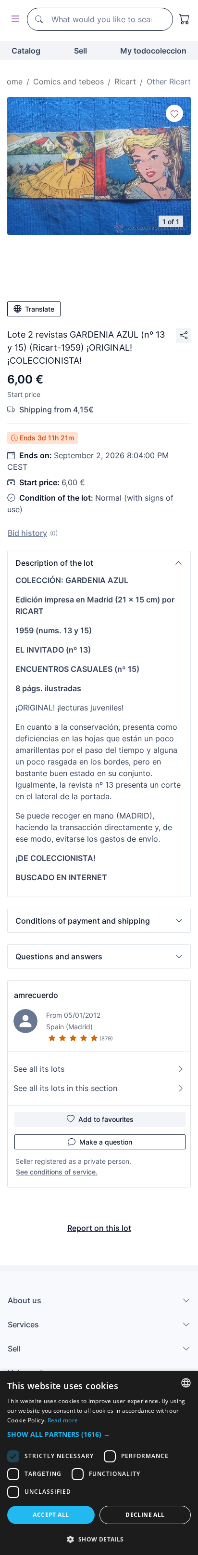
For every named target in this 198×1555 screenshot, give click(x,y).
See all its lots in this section (65, 1088)
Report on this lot (99, 1228)
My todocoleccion (153, 50)
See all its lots (38, 1069)
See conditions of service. (57, 1172)
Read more (63, 1420)
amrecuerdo (36, 995)
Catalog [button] (26, 50)
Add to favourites (106, 1119)
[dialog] (99, 1463)
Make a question (105, 1142)
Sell (80, 50)
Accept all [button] (51, 1515)
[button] (99, 563)
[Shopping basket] (184, 19)
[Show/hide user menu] (13, 19)
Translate (39, 309)
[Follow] (174, 113)
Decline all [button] (144, 1515)
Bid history (27, 533)
